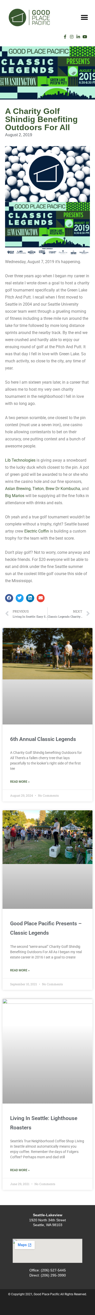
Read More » (20, 781)
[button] (84, 17)
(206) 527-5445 (53, 1270)
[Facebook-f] (65, 37)
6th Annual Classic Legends (43, 739)
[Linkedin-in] (78, 37)
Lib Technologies (20, 460)
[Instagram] (72, 37)
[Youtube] (85, 37)
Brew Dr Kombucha (63, 488)
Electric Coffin (36, 531)
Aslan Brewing (18, 488)
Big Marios (14, 495)
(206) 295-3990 (53, 1275)
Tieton (38, 488)
